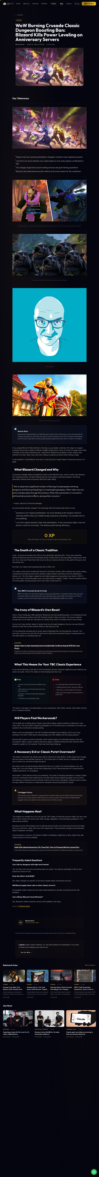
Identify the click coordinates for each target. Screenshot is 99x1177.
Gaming (19, 20)
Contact (68, 3)
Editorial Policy (71, 933)
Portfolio (44, 3)
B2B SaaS (6, 1029)
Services (35, 3)
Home (18, 3)
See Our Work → (26, 952)
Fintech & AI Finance (41, 1029)
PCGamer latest (24, 906)
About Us (26, 3)
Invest (54, 3)
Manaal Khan (19, 44)
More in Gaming (89, 965)
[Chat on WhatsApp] (94, 1172)
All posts (20, 15)
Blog (61, 3)
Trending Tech (71, 1029)
